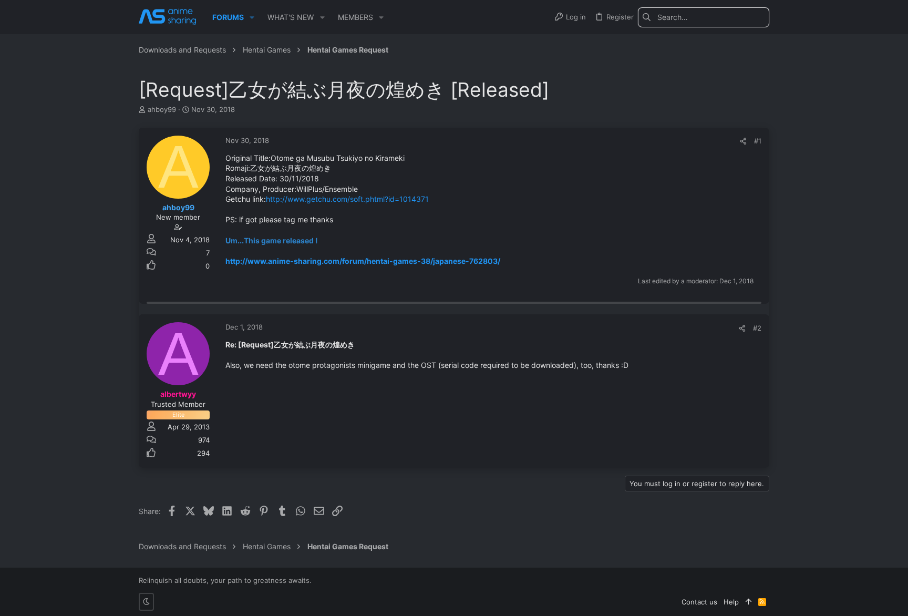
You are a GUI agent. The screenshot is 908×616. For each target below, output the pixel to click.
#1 (757, 141)
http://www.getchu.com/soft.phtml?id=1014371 (347, 198)
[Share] (743, 141)
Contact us (699, 602)
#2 (757, 328)
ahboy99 (162, 109)
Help (731, 602)
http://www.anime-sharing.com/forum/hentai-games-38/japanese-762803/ (362, 260)
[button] (252, 17)
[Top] (748, 602)
